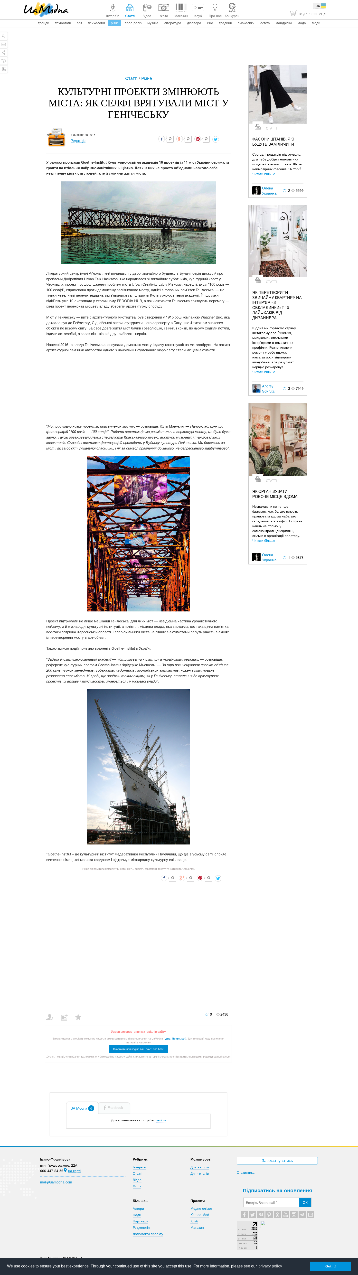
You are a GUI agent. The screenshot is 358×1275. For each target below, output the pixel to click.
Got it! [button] (330, 1266)
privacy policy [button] (270, 1266)
